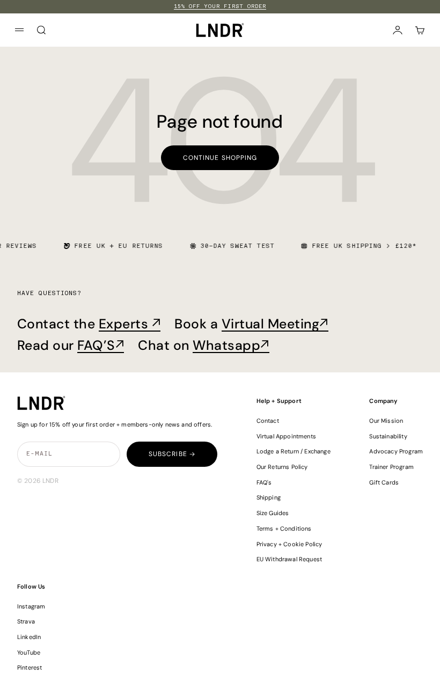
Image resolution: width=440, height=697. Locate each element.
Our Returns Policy (282, 467)
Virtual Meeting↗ (275, 324)
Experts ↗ (129, 324)
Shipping (268, 497)
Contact (267, 420)
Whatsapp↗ (231, 345)
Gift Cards (384, 482)
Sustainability (388, 436)
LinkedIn (29, 637)
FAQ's (264, 482)
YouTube (28, 652)
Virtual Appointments (286, 436)
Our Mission (386, 420)
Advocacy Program (396, 451)
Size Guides (272, 513)
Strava (26, 621)
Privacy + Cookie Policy (289, 544)
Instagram (31, 606)
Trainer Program (391, 467)
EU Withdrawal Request (289, 559)
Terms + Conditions (284, 528)
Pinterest (29, 667)
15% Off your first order (220, 6)
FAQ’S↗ (100, 345)
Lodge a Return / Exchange (293, 451)
